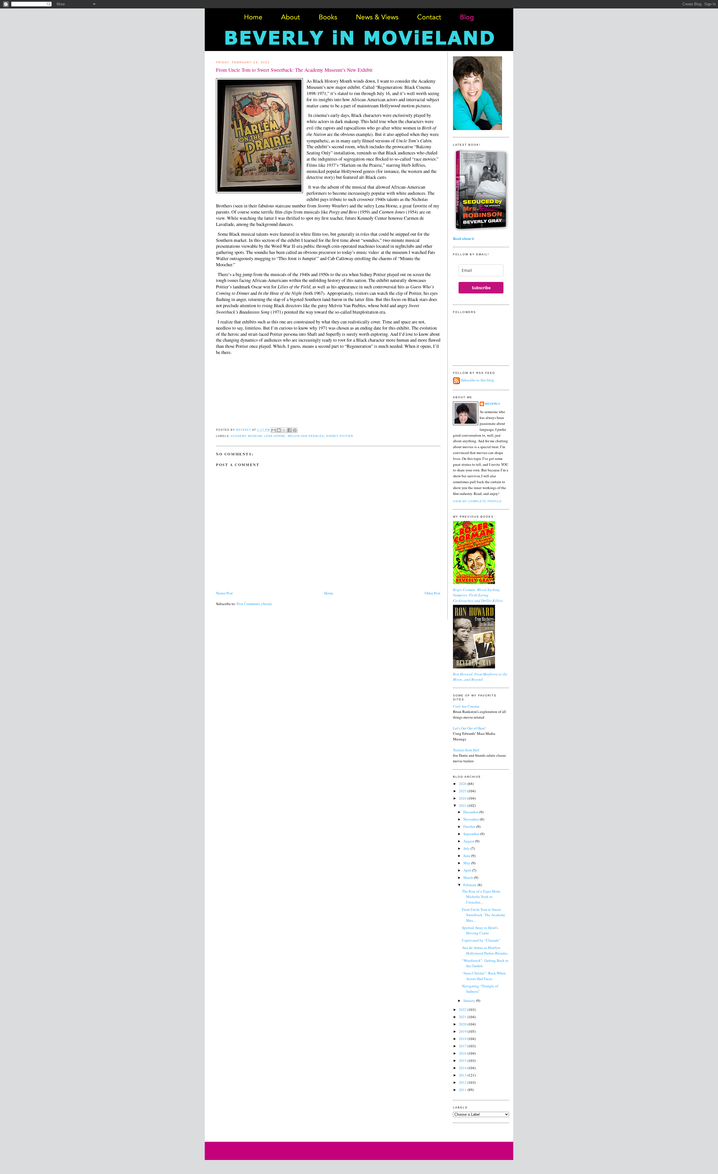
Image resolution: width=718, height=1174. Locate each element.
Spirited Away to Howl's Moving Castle (480, 930)
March (468, 877)
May (467, 862)
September (471, 833)
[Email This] (273, 430)
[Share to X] (284, 430)
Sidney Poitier (339, 435)
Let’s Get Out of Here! (469, 728)
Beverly (492, 403)
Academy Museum (246, 435)
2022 (463, 1009)
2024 (463, 798)
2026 (463, 783)
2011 (463, 1089)
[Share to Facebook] (289, 430)
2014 (463, 1067)
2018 (463, 1038)
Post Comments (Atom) (254, 603)
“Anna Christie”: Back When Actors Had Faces (484, 976)
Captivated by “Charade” (481, 940)
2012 (463, 1082)
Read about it (463, 238)
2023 (463, 805)
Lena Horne (274, 435)
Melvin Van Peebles (306, 435)
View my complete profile (477, 501)
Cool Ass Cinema (466, 706)
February (470, 884)
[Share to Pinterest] (295, 430)
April (467, 870)
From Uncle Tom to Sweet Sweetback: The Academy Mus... (483, 915)
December (471, 811)
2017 (463, 1045)
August (469, 841)
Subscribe (481, 287)
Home (328, 593)
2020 (463, 1024)
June (467, 855)
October (469, 826)
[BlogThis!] (279, 430)
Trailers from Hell (466, 749)
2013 (463, 1075)
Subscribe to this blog (477, 380)
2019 (463, 1031)
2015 (463, 1060)
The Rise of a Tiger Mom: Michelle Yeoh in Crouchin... (481, 897)
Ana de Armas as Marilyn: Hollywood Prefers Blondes (485, 950)
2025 (463, 790)
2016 (463, 1053)
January (469, 1000)
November (471, 819)
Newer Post (224, 593)
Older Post (432, 593)
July (467, 848)
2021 (463, 1016)
